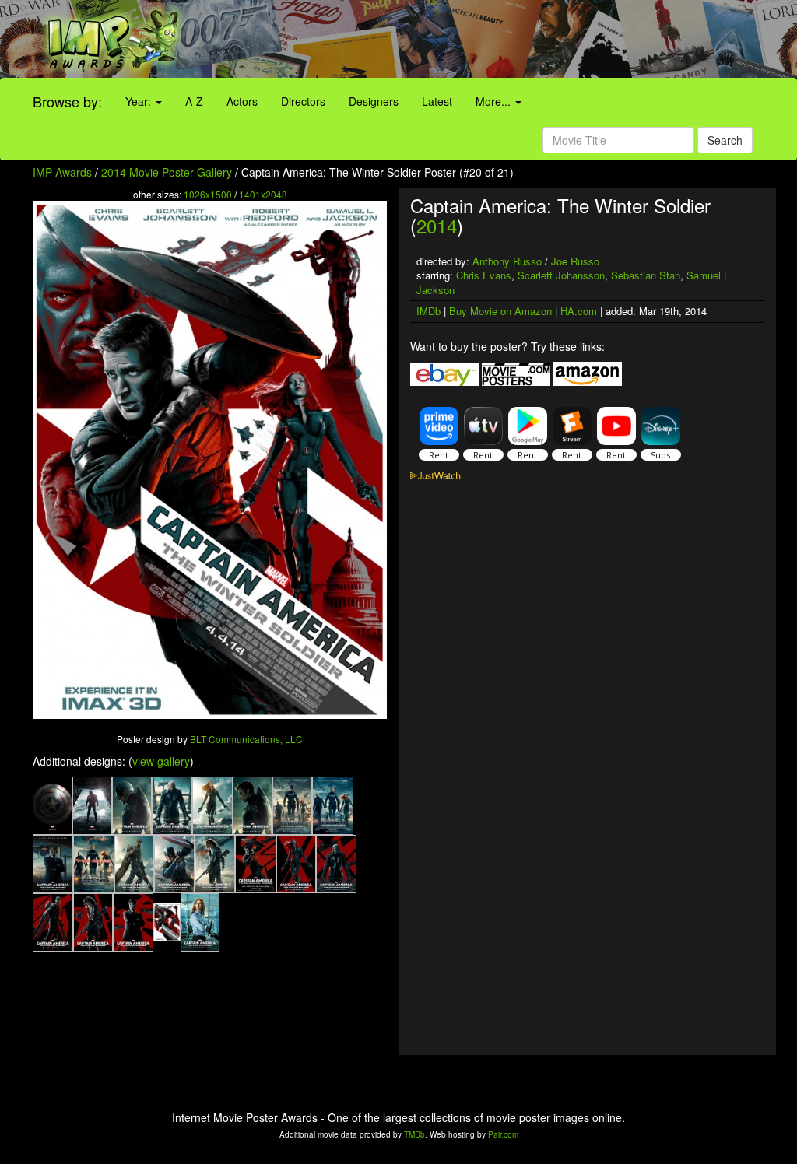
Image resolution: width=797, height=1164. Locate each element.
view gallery (161, 761)
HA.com (578, 310)
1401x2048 (263, 194)
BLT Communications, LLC (246, 738)
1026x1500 (208, 194)
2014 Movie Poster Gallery (166, 172)
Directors (303, 101)
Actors (242, 101)
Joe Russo (575, 261)
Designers (373, 101)
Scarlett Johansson (561, 275)
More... (495, 101)
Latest (437, 101)
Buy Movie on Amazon (500, 310)
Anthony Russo (507, 261)
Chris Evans (483, 275)
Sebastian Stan (645, 275)
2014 (436, 225)
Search (725, 140)
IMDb (428, 310)
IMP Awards (62, 172)
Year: (139, 101)
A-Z (194, 101)
